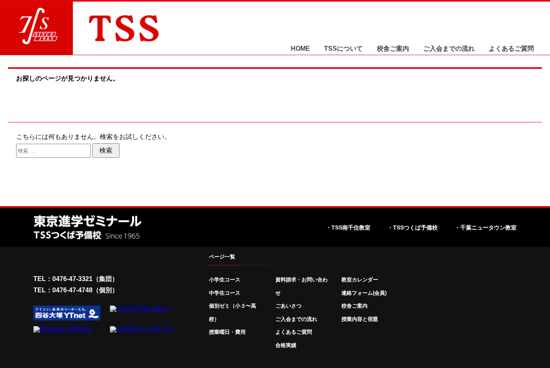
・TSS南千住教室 (348, 227)
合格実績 (285, 345)
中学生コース (224, 293)
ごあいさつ (288, 306)
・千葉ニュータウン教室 (486, 227)
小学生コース (224, 280)
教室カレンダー (359, 280)
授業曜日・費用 (227, 332)
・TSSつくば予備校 (412, 227)
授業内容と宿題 (359, 319)
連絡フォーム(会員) (364, 293)
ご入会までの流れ (449, 48)
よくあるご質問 (511, 48)
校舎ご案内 (393, 48)
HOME (300, 48)
